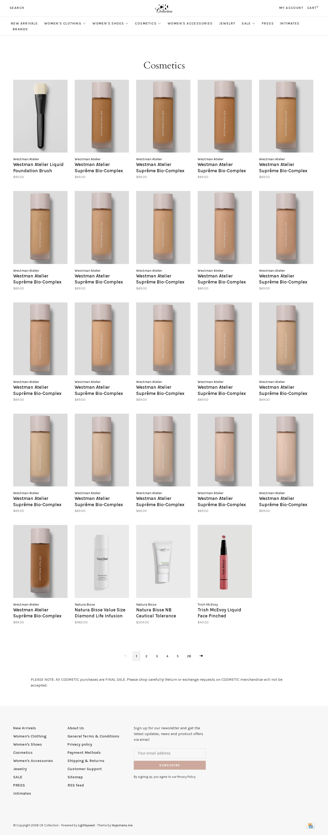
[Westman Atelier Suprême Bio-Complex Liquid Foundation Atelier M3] (225, 228)
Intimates (290, 23)
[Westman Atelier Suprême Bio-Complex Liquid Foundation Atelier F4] (102, 451)
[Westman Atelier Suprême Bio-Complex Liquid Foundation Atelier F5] (40, 451)
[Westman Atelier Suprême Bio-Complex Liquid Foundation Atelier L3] (225, 339)
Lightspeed (86, 825)
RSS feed (75, 785)
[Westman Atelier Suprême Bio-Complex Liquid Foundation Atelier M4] (163, 228)
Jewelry (227, 23)
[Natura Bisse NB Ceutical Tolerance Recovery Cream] (163, 562)
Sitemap (75, 777)
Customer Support (84, 769)
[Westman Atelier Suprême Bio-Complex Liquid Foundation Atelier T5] (102, 117)
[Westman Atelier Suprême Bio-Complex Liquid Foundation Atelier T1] (40, 228)
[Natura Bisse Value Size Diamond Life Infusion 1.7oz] (102, 562)
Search (17, 8)
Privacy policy (79, 744)
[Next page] (201, 656)
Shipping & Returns (85, 760)
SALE (246, 23)
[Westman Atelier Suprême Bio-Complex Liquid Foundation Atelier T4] (163, 117)
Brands (20, 29)
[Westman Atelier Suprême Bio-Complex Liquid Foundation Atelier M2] (286, 228)
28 (189, 656)
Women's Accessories (190, 23)
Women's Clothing (62, 23)
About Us (75, 728)
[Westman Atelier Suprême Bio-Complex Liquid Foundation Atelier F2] (225, 451)
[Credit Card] (310, 827)
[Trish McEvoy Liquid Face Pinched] (225, 562)
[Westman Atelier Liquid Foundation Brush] (40, 117)
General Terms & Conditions (93, 736)
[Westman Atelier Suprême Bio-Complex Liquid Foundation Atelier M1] (40, 339)
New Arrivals (24, 23)
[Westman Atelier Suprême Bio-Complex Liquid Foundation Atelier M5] (102, 228)
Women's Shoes (108, 23)
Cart (312, 8)
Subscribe (169, 765)
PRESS (268, 23)
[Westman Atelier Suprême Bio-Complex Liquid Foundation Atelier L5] (102, 339)
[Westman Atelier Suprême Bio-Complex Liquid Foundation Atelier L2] (286, 339)
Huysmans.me (122, 825)
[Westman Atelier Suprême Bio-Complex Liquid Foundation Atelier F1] (286, 451)
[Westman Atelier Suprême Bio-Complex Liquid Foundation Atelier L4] (163, 339)
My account (291, 8)
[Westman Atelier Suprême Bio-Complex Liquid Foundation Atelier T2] (286, 117)
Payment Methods (84, 752)
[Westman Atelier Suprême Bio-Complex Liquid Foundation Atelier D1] (40, 562)
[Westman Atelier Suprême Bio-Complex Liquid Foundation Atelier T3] (225, 117)
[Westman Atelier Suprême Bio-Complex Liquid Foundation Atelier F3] (163, 451)
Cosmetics (146, 23)
